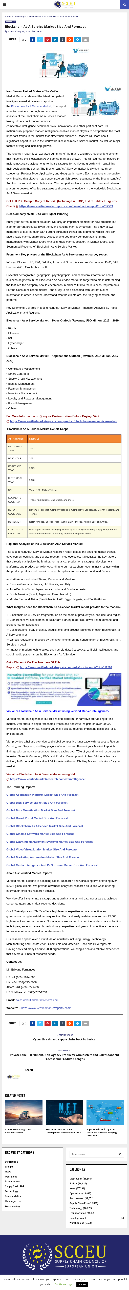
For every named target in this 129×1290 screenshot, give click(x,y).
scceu (11, 31)
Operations (11, 1176)
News (8, 1171)
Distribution (11, 1161)
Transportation (13, 1196)
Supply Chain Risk (14, 1186)
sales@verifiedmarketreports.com (37, 1000)
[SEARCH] (120, 1154)
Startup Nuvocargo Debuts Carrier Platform (20, 1130)
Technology (10, 22)
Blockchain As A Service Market (31, 106)
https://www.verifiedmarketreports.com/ (46, 1008)
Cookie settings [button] (63, 1284)
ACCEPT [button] (82, 1284)
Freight (9, 1166)
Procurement (12, 1181)
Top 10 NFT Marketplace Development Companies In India (63, 1130)
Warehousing (12, 1206)
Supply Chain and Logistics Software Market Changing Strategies (102, 1132)
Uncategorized (13, 1201)
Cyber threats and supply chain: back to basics (64, 1039)
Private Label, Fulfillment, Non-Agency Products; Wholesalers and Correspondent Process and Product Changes (64, 1057)
